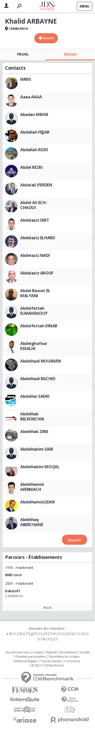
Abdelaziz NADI (35, 255)
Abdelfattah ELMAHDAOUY (34, 310)
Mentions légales (26, 661)
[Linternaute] (25, 699)
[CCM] (70, 689)
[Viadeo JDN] (70, 710)
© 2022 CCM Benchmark (47, 665)
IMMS (25, 79)
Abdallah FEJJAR (35, 132)
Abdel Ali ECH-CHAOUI (33, 205)
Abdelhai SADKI (34, 396)
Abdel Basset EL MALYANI (35, 293)
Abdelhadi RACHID (37, 378)
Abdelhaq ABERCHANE (31, 522)
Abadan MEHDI (34, 114)
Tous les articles (50, 661)
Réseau (70, 54)
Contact (38, 652)
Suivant (73, 539)
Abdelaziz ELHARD (37, 238)
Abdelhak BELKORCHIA (32, 416)
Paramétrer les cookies (64, 656)
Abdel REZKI (31, 167)
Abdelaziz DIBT (34, 220)
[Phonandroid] (70, 720)
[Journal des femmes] (25, 690)
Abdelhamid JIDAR (37, 502)
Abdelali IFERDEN (36, 185)
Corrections (72, 661)
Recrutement (68, 652)
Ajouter (48, 37)
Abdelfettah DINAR (38, 326)
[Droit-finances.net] (70, 699)
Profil (23, 54)
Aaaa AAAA (31, 97)
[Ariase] (25, 720)
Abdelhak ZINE (34, 431)
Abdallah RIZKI (34, 149)
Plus (47, 607)
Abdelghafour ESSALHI (33, 346)
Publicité (51, 652)
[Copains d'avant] (25, 710)
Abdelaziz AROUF (36, 273)
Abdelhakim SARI (36, 449)
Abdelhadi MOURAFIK (40, 361)
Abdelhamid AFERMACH (32, 487)
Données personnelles (31, 656)
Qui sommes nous (17, 652)
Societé (84, 652)
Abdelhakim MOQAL (39, 466)
